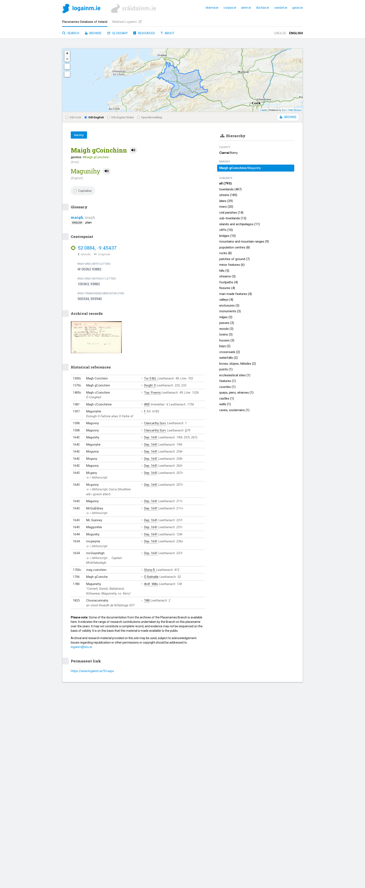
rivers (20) (226, 207)
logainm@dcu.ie (81, 647)
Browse (95, 33)
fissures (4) (227, 288)
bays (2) (224, 346)
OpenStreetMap (151, 117)
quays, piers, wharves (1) (236, 392)
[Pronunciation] (133, 150)
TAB (147, 600)
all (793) (225, 183)
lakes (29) (226, 201)
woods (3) (226, 329)
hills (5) (224, 271)
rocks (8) (225, 253)
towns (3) (226, 334)
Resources (146, 33)
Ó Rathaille (151, 577)
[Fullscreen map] (67, 66)
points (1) (226, 369)
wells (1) (225, 404)
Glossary (119, 33)
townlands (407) (230, 189)
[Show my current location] (67, 74)
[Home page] (81, 9)
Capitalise (85, 191)
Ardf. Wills (151, 584)
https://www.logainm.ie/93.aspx (92, 671)
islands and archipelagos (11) (239, 224)
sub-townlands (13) (232, 218)
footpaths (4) (228, 282)
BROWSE (290, 117)
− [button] (67, 59)
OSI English (96, 117)
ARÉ (147, 404)
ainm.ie (246, 8)
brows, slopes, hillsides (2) (237, 364)
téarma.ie (212, 8)
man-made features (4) (235, 294)
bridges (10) (227, 236)
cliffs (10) (226, 230)
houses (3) (226, 340)
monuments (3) (230, 311)
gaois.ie (297, 8)
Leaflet (263, 110)
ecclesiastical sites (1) (234, 375)
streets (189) (228, 195)
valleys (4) (226, 299)
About (169, 33)
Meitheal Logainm (125, 22)
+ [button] (67, 53)
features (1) (227, 381)
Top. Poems (152, 392)
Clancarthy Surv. (155, 423)
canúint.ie (280, 8)
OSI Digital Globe (122, 117)
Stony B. (150, 570)
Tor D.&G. (151, 378)
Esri (284, 110)
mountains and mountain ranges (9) (244, 241)
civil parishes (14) (231, 212)
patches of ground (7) (234, 259)
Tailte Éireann (295, 110)
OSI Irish (75, 117)
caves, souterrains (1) (234, 410)
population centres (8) (234, 247)
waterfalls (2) (228, 358)
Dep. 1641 (151, 437)
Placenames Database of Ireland (84, 22)
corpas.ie (229, 8)
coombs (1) (227, 387)
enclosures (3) (229, 305)
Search (73, 33)
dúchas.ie (262, 8)
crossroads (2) (229, 352)
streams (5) (227, 276)
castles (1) (226, 398)
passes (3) (226, 323)
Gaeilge (280, 33)
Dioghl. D (150, 385)
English (296, 33)
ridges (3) (225, 317)
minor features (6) (232, 265)
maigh (77, 217)
